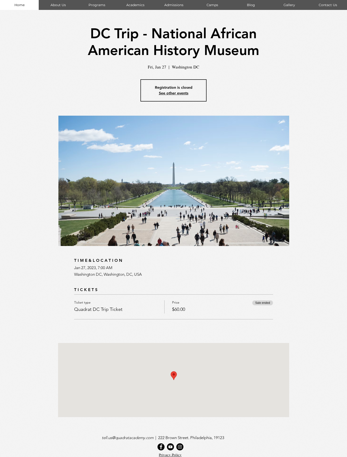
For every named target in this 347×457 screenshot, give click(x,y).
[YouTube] (170, 446)
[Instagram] (179, 446)
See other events (173, 93)
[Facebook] (161, 446)
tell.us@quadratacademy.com (128, 437)
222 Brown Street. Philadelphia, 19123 (191, 437)
